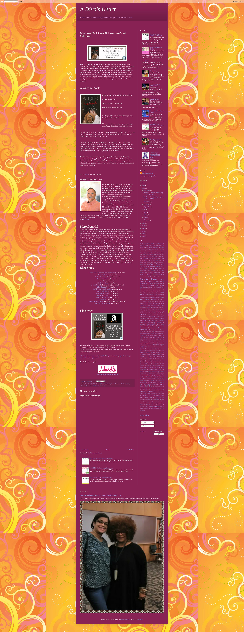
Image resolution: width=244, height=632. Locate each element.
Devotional (151, 297)
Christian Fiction (151, 281)
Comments (145, 426)
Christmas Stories (153, 285)
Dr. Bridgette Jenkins (145, 301)
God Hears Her (152, 315)
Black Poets (147, 264)
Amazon (157, 249)
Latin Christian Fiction (155, 335)
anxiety (159, 254)
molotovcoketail (125, 619)
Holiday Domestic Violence (157, 318)
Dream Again (151, 305)
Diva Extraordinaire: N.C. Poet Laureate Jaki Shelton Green (100, 495)
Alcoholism (158, 245)
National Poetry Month (147, 352)
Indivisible (161, 322)
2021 (143, 183)
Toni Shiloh (147, 393)
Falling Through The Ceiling (153, 309)
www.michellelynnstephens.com (107, 374)
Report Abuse (144, 415)
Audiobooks (161, 256)
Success (155, 386)
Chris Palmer (161, 277)
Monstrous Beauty (159, 348)
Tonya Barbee (154, 393)
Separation (155, 375)
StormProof (155, 384)
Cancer (158, 270)
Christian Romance (153, 283)
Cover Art (153, 289)
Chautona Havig (144, 277)
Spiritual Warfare (154, 382)
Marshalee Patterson (151, 343)
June (145, 212)
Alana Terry (152, 245)
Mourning (147, 350)
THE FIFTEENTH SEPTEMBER (155, 85)
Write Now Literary (154, 406)
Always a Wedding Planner (147, 249)
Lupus (147, 339)
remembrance (154, 373)
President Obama (159, 367)
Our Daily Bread (151, 360)
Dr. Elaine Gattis (156, 301)
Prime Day (142, 369)
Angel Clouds (157, 252)
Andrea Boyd (143, 252)
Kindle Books (154, 333)
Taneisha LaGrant (147, 388)
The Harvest (155, 391)
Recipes (149, 371)
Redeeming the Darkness (158, 371)
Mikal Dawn (150, 347)
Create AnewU (148, 291)
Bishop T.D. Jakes (151, 262)
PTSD (155, 369)
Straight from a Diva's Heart (152, 385)
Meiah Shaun (160, 343)
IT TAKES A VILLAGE (156, 139)
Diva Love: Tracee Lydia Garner (156, 111)
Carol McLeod (156, 272)
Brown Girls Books (150, 268)
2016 (143, 228)
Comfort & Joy (151, 287)
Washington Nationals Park (155, 401)
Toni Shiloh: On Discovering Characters (101, 468)
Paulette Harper (159, 363)
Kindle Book (146, 333)
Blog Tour (88, 384)
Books (158, 266)
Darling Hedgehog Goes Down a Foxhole (150, 292)
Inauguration (154, 320)
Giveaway (102, 386)
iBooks (141, 320)
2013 (143, 233)
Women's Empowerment (156, 403)
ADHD (146, 245)
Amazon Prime (160, 251)
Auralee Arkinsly (156, 258)
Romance (161, 373)
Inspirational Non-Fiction (155, 324)
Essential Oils (143, 309)
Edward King (143, 307)
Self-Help (150, 375)
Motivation (142, 350)
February (147, 220)
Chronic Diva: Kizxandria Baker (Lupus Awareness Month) (155, 155)
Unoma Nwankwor (149, 397)
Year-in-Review (156, 408)
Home (107, 450)
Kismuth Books (160, 333)
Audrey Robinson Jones (145, 258)
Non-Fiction (150, 354)
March (146, 217)
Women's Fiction (145, 404)
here (87, 174)
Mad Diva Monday (154, 339)
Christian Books (124, 384)
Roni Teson (142, 375)
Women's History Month (157, 404)
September (147, 207)
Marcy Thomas (151, 341)
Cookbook (148, 289)
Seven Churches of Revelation (149, 376)
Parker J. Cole (160, 360)
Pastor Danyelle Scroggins (148, 362)
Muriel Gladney (160, 350)
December (147, 190)
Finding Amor (149, 311)
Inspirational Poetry (147, 326)
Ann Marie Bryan (152, 254)
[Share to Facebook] (103, 381)
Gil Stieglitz (96, 386)
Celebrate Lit (149, 274)
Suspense (159, 386)
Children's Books (152, 277)
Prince (146, 369)
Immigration (147, 320)
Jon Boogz (148, 331)
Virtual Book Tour (159, 399)
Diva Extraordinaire (159, 297)
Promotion (151, 369)
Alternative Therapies (158, 247)
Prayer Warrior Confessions (147, 367)
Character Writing (159, 274)
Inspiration (142, 324)
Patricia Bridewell (149, 363)
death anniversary (159, 294)
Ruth (147, 375)
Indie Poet (155, 322)
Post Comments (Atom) (95, 453)
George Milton (153, 312)
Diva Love (144, 299)
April (145, 215)
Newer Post (84, 450)
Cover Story (153, 71)
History (147, 318)
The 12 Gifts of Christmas (155, 390)
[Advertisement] (102, 24)
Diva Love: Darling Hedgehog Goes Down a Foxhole (153, 197)
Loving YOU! (145, 61)
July (145, 209)
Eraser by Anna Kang (159, 307)
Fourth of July (144, 312)
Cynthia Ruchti (160, 291)
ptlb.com (86, 219)
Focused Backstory (159, 311)
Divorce (152, 300)
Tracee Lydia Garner (146, 395)
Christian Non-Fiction (87, 386)
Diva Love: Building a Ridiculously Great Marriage (153, 193)
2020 (143, 185)
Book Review (94, 384)
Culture (154, 291)
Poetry (158, 365)
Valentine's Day (160, 397)
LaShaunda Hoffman (145, 335)
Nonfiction (157, 354)
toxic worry (161, 393)
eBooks (162, 305)
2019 (143, 188)
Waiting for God (144, 401)
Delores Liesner (144, 297)
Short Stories (155, 378)
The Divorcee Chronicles (152, 391)
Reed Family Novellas (145, 373)
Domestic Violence (159, 299)
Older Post (130, 450)
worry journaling (144, 406)
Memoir (142, 345)
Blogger (140, 619)
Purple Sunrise (160, 369)
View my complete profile (147, 176)
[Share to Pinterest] (104, 381)
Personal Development (145, 365)
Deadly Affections (149, 294)
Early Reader (157, 305)
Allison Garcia (148, 247)
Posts (144, 423)
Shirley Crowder (147, 378)
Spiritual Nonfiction (144, 382)
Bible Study (143, 262)
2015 (143, 231)
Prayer (162, 365)
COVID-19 (158, 289)
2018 (143, 223)
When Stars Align (155, 99)
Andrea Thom (150, 252)
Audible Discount (153, 256)
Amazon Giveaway (150, 251)
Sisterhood (161, 380)
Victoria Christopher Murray (147, 399)
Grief (158, 315)
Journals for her (156, 331)
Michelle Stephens (147, 173)
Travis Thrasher (157, 395)
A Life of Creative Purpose (147, 243)
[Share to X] (101, 381)
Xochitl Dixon (148, 408)
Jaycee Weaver (160, 329)
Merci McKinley (148, 345)
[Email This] (97, 381)
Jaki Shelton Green (151, 329)
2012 (143, 236)
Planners (154, 365)
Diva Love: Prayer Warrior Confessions (101, 458)
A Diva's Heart (98, 9)
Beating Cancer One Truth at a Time (154, 260)
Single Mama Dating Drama (150, 380)
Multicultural (153, 350)
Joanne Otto (143, 331)
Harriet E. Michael (153, 316)
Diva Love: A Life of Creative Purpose (101, 477)
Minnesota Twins (149, 348)
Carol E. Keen (148, 272)
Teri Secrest (155, 388)
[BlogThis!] (99, 381)
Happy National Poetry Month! (156, 48)
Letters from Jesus (154, 337)
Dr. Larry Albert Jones (153, 303)
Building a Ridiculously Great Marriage (109, 384)
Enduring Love (150, 307)
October (146, 204)
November (147, 202)
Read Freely (143, 371)
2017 (143, 226)
